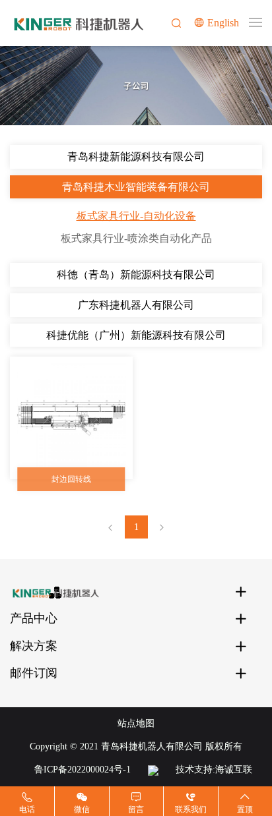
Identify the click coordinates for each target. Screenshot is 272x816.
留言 (136, 809)
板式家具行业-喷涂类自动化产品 (136, 238)
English (223, 22)
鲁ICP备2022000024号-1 (82, 769)
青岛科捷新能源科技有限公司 (136, 156)
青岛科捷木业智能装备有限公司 (136, 186)
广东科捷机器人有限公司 (136, 304)
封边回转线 (71, 479)
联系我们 (191, 809)
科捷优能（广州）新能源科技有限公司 (136, 335)
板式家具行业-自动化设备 (136, 215)
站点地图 (136, 723)
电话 (27, 809)
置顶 (245, 809)
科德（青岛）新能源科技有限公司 (136, 274)
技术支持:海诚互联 (214, 769)
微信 (82, 809)
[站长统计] (153, 769)
